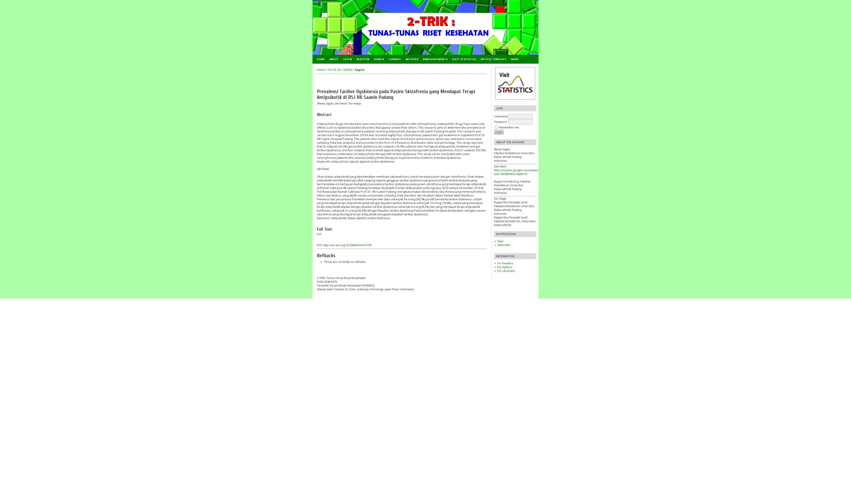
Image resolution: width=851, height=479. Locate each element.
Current (394, 59)
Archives (412, 59)
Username (501, 116)
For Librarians (506, 271)
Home (321, 59)
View (500, 241)
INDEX (515, 59)
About (334, 59)
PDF (319, 234)
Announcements (435, 59)
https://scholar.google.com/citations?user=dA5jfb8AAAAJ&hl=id (517, 172)
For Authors (504, 267)
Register (363, 59)
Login (347, 59)
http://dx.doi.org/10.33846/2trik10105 (347, 245)
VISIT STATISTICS (464, 59)
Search (379, 59)
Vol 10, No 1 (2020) (340, 70)
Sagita (359, 70)
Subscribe (503, 245)
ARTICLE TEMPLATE (493, 59)
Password (500, 122)
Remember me (509, 127)
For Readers (505, 263)
